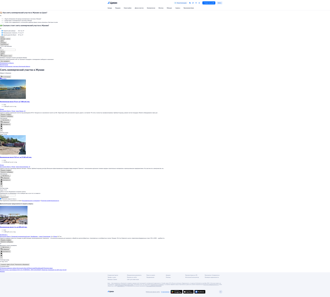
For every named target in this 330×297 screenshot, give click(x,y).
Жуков (13, 111)
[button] (165, 14)
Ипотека (161, 8)
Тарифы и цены (112, 277)
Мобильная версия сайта (153, 292)
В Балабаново (39, 268)
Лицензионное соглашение (157, 284)
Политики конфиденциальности (50, 200)
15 (29, 166)
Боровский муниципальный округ (20, 236)
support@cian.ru (121, 286)
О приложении (165, 292)
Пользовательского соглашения (31, 200)
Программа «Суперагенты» (212, 275)
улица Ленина (19, 111)
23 (24, 111)
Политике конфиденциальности (211, 284)
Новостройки (127, 8)
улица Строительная (44, 236)
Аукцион (168, 275)
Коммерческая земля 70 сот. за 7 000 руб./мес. (15, 102)
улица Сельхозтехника (22, 166)
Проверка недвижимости (212, 277)
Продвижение (150, 277)
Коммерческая (151, 8)
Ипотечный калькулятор (192, 277)
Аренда (110, 8)
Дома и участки (139, 8)
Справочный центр (113, 275)
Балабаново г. (34, 236)
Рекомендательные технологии (153, 286)
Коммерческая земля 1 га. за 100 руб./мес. (13, 227)
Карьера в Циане (112, 279)
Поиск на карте (150, 275)
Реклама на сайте (132, 277)
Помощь (168, 277)
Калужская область (5, 111)
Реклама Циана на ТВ (191, 275)
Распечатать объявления (22, 264)
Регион (3, 52)
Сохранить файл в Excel (7, 264)
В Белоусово (31, 268)
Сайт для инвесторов (133, 279)
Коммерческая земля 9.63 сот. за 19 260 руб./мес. (16, 157)
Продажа (117, 8)
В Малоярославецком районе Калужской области (14, 268)
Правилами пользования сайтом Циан (124, 284)
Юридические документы (134, 275)
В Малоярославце (48, 268)
